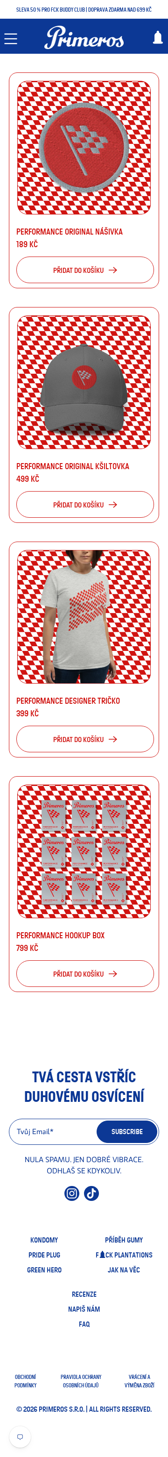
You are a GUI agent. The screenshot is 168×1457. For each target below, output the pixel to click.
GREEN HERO (44, 1270)
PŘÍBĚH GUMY (124, 1240)
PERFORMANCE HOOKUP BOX (60, 936)
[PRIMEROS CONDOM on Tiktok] (91, 1198)
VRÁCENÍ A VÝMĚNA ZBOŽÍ (139, 1381)
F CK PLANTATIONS (124, 1255)
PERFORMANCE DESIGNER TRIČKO (68, 701)
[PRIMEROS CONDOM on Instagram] (71, 1198)
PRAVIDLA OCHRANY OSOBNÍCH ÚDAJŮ (81, 1381)
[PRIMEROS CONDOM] (84, 37)
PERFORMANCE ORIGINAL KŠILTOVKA (72, 467)
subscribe (127, 1132)
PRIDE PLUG (44, 1255)
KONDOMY (44, 1240)
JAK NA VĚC (124, 1270)
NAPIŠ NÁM (84, 1309)
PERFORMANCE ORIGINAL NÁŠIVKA (69, 232)
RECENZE (84, 1294)
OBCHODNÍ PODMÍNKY (25, 1381)
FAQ (84, 1324)
